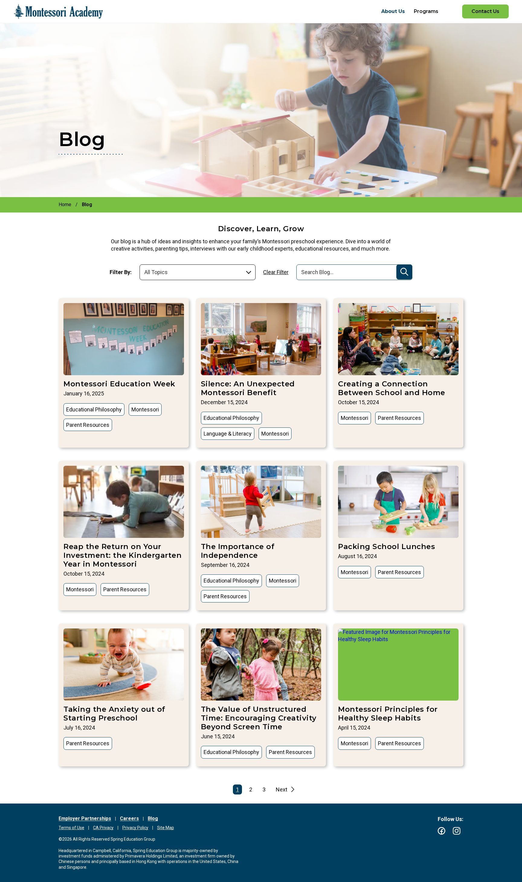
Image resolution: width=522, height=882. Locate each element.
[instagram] (456, 831)
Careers (129, 818)
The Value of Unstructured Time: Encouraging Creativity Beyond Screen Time (259, 718)
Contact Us (485, 11)
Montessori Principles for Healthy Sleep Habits (388, 713)
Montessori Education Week (119, 383)
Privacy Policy (135, 827)
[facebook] (441, 831)
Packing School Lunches (386, 546)
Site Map (165, 827)
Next (281, 789)
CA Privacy (103, 827)
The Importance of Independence (238, 551)
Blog (153, 818)
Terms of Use (71, 827)
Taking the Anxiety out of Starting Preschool (114, 713)
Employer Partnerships (85, 818)
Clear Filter (275, 272)
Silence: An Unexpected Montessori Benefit (248, 388)
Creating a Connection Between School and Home (391, 388)
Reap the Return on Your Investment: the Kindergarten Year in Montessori (122, 555)
